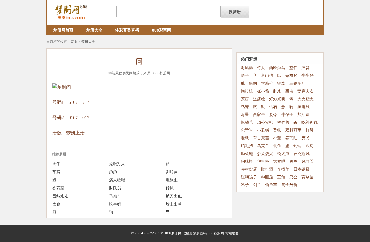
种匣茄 (267, 177)
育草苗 (307, 177)
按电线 (303, 107)
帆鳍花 (247, 122)
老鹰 (245, 138)
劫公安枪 (265, 122)
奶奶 (113, 171)
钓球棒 (247, 161)
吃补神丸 (309, 122)
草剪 (56, 171)
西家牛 (259, 114)
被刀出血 (174, 196)
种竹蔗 (283, 122)
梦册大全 (94, 30)
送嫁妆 (259, 99)
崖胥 (305, 68)
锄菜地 (247, 154)
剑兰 (257, 185)
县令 (273, 114)
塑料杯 (263, 161)
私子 (245, 185)
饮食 (56, 204)
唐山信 (267, 75)
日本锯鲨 (301, 169)
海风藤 (247, 68)
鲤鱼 (293, 161)
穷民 (305, 138)
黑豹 (253, 83)
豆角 (281, 177)
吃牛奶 (115, 204)
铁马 (310, 146)
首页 (74, 42)
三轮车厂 (297, 83)
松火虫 (283, 154)
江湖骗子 (249, 177)
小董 (277, 138)
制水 (277, 91)
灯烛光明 (277, 99)
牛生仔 (307, 75)
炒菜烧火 (265, 154)
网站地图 (232, 233)
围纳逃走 (60, 196)
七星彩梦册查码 (194, 233)
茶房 (245, 99)
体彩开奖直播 (127, 30)
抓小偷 (263, 91)
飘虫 (289, 91)
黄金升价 (289, 185)
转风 (170, 188)
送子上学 (249, 75)
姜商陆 (291, 138)
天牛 (56, 163)
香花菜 (58, 188)
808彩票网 (161, 30)
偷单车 (271, 185)
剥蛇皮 (172, 171)
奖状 (277, 130)
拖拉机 (247, 91)
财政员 (115, 188)
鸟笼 (245, 107)
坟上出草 (174, 204)
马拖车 (115, 196)
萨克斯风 (301, 154)
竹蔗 (261, 68)
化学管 (247, 130)
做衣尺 (291, 75)
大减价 (267, 83)
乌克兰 (263, 146)
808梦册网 (161, 73)
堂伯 (293, 68)
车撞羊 (283, 169)
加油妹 (303, 114)
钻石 (273, 107)
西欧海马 (277, 68)
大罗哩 (279, 161)
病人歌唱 (117, 180)
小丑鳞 (263, 130)
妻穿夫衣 (305, 91)
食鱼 (277, 146)
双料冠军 (293, 130)
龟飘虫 (172, 180)
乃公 (293, 177)
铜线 (281, 83)
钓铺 (297, 146)
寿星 (245, 114)
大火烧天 (305, 99)
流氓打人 (117, 163)
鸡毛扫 (247, 146)
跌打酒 (267, 169)
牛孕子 (287, 114)
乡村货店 (249, 169)
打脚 (310, 130)
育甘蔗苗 (261, 138)
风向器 (307, 161)
